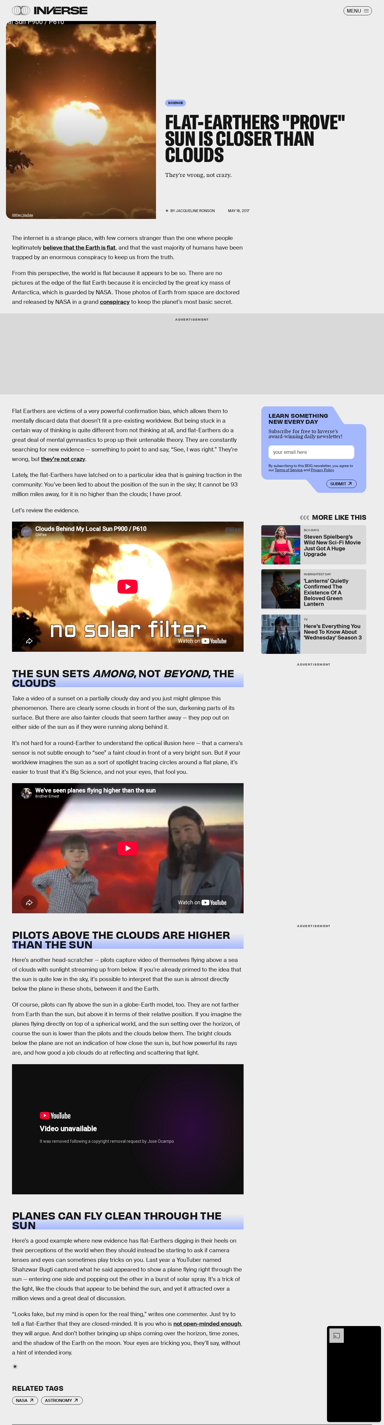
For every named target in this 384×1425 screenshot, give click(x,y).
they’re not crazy (63, 459)
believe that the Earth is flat (79, 247)
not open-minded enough (207, 1324)
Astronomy (58, 1400)
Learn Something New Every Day (298, 418)
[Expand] (333, 1331)
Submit (338, 483)
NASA (22, 1400)
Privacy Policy (322, 470)
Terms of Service (289, 470)
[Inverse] (60, 10)
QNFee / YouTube (22, 215)
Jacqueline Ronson (195, 210)
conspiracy (115, 302)
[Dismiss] (374, 1331)
